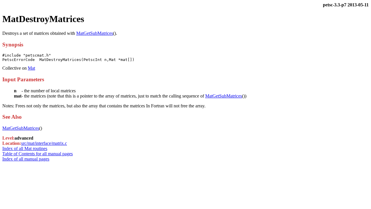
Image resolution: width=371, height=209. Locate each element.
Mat (31, 68)
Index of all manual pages (25, 158)
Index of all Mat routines (24, 148)
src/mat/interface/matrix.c (44, 143)
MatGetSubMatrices (94, 33)
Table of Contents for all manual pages (37, 153)
